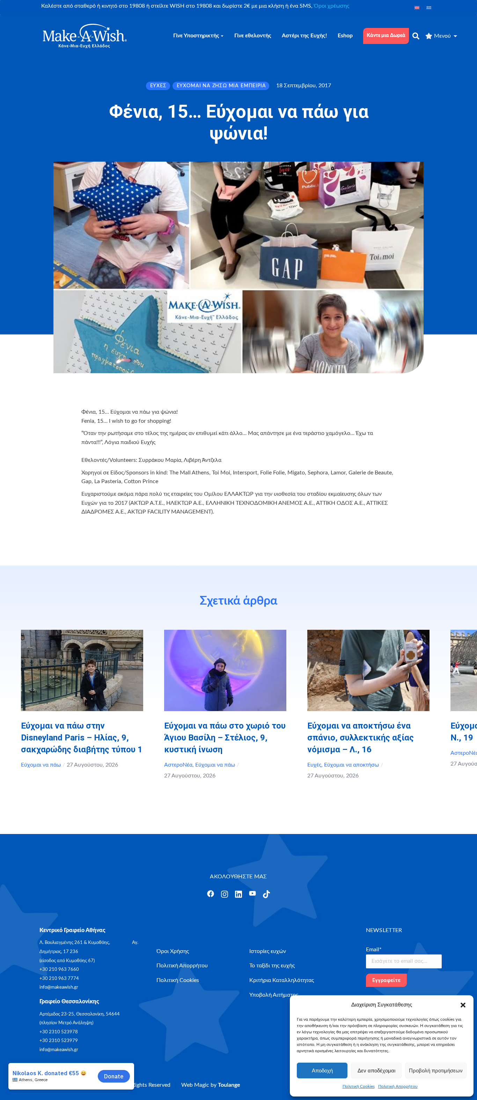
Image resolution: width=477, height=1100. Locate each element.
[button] (463, 1005)
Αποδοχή (322, 1070)
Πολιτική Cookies (359, 1086)
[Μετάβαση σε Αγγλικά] (417, 7)
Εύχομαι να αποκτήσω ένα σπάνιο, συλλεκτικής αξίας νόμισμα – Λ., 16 (360, 737)
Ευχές (314, 765)
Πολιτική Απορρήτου (398, 1086)
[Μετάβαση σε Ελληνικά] (429, 7)
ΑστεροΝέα (178, 765)
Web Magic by (210, 1085)
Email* (374, 949)
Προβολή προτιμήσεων (436, 1070)
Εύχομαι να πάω (41, 765)
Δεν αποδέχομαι (376, 1070)
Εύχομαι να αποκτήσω (351, 765)
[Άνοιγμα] (210, 893)
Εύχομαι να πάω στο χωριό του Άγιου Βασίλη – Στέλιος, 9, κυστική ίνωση (225, 737)
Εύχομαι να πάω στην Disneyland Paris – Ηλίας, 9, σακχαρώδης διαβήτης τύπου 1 (81, 737)
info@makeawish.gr (58, 987)
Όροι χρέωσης (331, 6)
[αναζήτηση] (415, 35)
